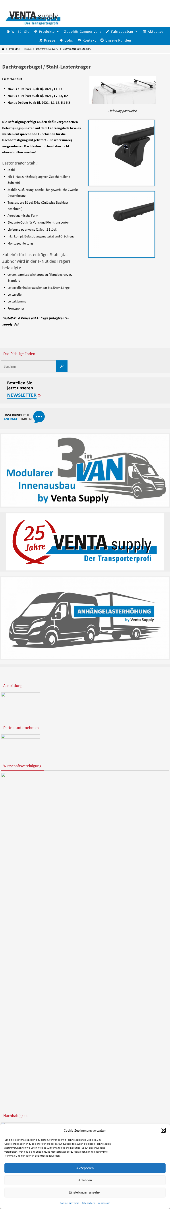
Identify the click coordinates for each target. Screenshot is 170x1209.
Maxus (27, 48)
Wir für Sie (20, 31)
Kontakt (89, 40)
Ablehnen (85, 1180)
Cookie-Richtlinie (69, 1203)
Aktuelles (156, 31)
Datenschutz (88, 1203)
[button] (163, 1130)
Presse (49, 40)
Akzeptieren (85, 1168)
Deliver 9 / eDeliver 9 (47, 48)
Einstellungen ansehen (85, 1192)
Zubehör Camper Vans (83, 31)
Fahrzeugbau (122, 31)
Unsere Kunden (118, 40)
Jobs (69, 40)
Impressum (104, 1203)
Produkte (14, 48)
